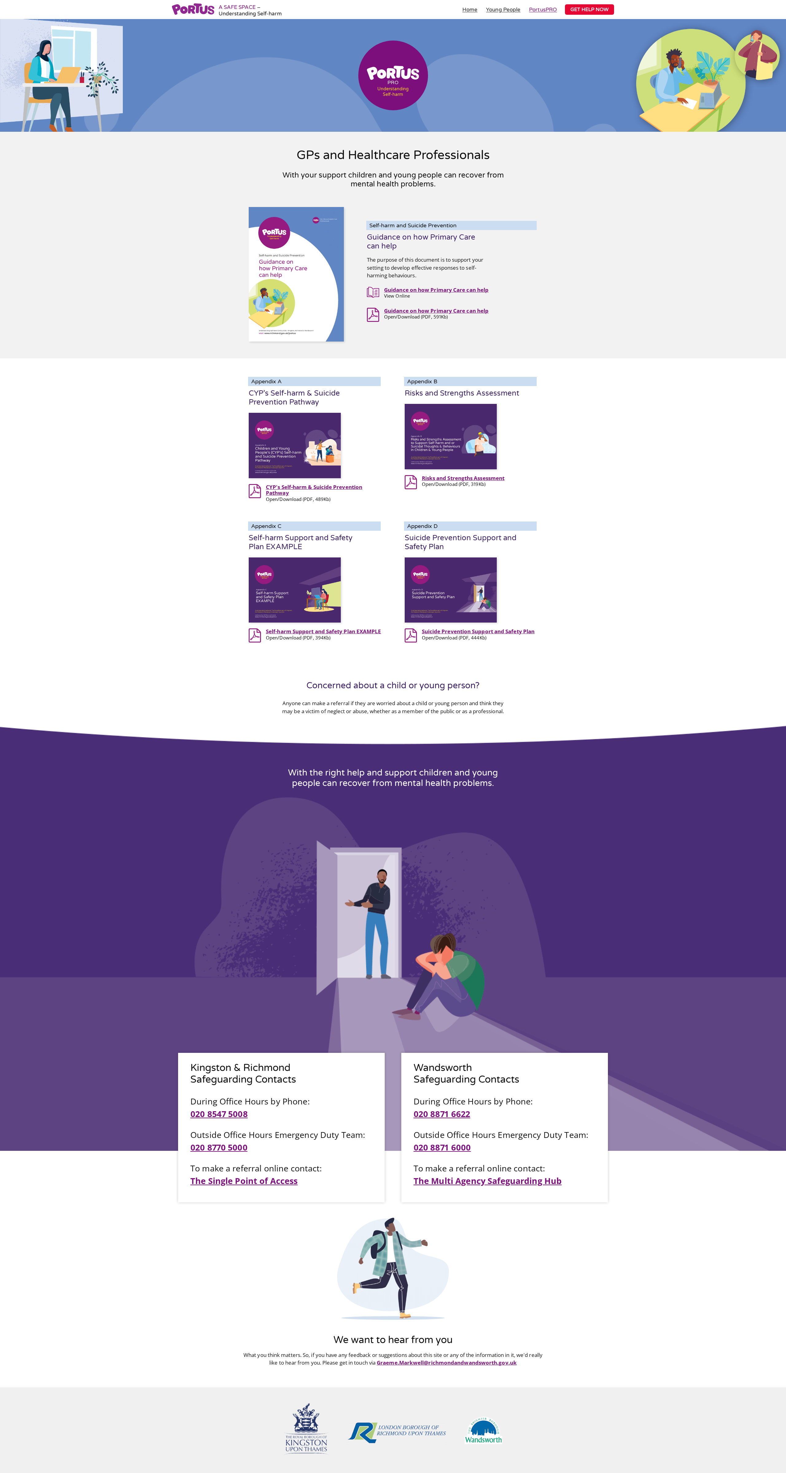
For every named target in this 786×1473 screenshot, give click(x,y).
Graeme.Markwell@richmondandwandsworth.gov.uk (447, 1362)
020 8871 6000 (442, 1147)
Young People (503, 9)
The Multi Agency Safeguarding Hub (488, 1180)
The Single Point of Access (244, 1180)
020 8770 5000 (218, 1147)
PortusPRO (543, 9)
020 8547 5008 (219, 1113)
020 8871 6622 (442, 1113)
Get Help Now (589, 9)
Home (469, 9)
